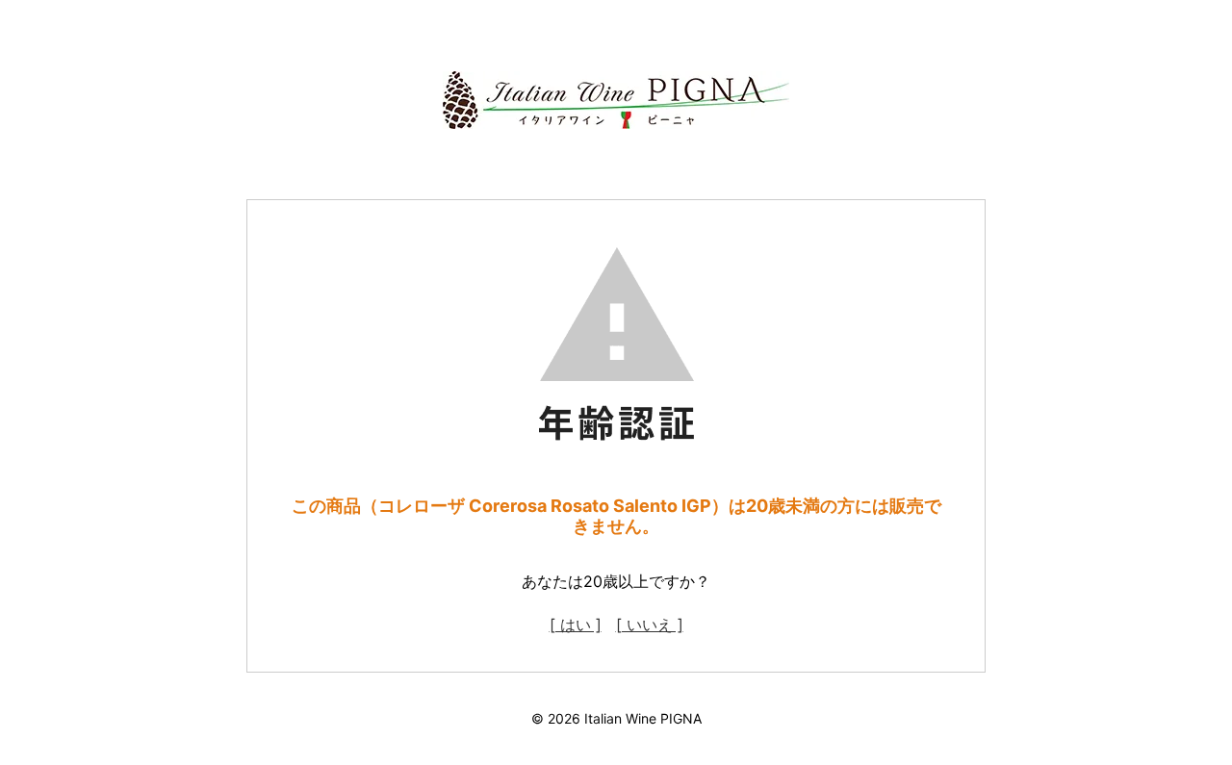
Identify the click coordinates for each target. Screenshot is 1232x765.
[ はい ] (576, 624)
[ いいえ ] (649, 624)
